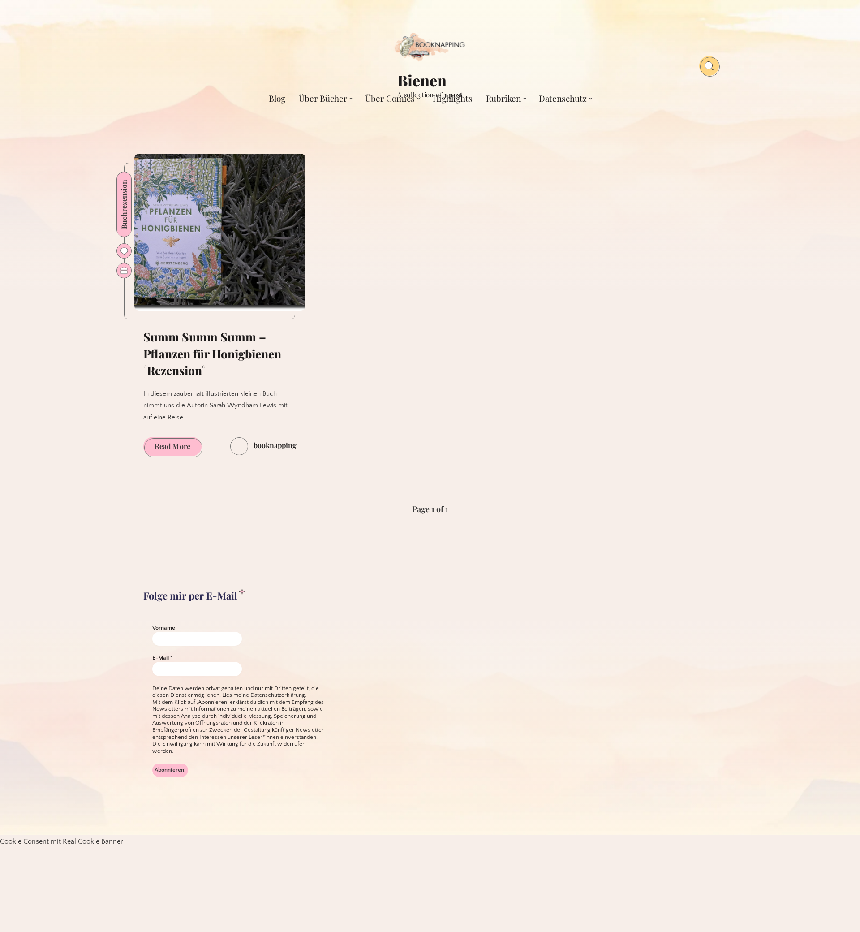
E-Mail (162, 658)
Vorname (163, 628)
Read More (178, 448)
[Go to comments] (124, 251)
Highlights (453, 98)
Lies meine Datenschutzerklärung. (264, 695)
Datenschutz (563, 98)
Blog (277, 98)
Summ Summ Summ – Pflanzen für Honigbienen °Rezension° (212, 353)
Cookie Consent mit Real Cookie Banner (61, 841)
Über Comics (390, 98)
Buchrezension (124, 204)
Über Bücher (323, 98)
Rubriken (503, 98)
